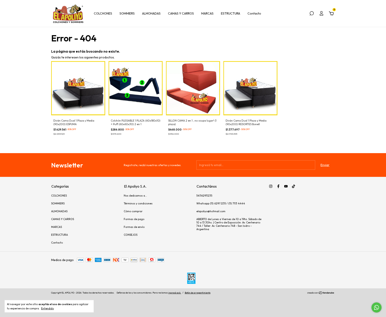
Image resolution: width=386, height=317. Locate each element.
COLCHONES (103, 13)
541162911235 (204, 195)
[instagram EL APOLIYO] (271, 186)
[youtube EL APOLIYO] (286, 186)
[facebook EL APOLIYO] (278, 186)
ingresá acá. (174, 292)
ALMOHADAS (151, 13)
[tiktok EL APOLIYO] (293, 186)
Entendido (47, 308)
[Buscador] (312, 14)
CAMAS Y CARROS (181, 13)
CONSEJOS (130, 234)
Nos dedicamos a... (135, 195)
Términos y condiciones (138, 203)
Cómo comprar (133, 211)
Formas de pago (134, 219)
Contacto (254, 13)
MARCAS (207, 13)
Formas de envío (134, 227)
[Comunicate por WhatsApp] (376, 307)
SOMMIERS (127, 13)
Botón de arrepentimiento (197, 292)
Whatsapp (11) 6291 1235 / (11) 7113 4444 (220, 203)
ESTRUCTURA (230, 13)
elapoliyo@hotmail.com (210, 211)
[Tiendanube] (321, 293)
